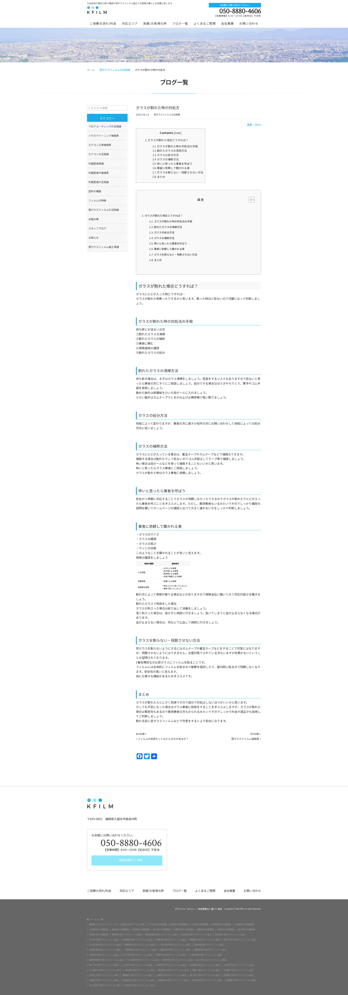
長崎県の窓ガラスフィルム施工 (127, 934)
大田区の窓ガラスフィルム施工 (104, 980)
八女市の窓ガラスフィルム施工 (138, 965)
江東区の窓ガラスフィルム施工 (171, 975)
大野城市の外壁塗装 (244, 924)
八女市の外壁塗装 (199, 924)
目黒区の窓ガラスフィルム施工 (239, 975)
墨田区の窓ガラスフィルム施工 (138, 975)
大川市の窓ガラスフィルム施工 (138, 955)
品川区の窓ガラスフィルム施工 (205, 975)
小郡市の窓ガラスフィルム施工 (104, 955)
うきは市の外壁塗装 (157, 924)
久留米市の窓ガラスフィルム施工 (206, 955)
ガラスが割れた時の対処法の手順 (175, 146)
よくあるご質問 (205, 23)
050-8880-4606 (240, 11)
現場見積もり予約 (130, 860)
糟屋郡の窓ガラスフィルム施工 (205, 939)
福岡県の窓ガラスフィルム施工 (205, 965)
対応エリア (130, 23)
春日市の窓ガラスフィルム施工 (176, 950)
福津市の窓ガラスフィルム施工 (209, 945)
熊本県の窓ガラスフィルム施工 (230, 934)
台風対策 (93, 219)
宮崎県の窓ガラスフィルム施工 (196, 934)
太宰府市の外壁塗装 (221, 924)
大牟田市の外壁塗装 (98, 929)
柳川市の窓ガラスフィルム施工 (104, 965)
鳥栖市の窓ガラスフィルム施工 (171, 939)
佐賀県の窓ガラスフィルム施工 (138, 939)
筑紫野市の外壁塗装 (183, 929)
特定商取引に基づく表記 (210, 909)
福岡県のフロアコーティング (103, 924)
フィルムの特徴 (97, 200)
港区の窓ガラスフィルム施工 (206, 970)
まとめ (158, 177)
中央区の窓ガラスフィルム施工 (239, 965)
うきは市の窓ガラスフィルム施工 (174, 945)
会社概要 (227, 23)
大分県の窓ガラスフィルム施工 (104, 939)
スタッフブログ (97, 228)
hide (177, 133)
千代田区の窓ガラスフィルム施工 (105, 970)
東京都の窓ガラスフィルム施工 (140, 970)
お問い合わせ (248, 23)
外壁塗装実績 (96, 163)
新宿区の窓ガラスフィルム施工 (173, 970)
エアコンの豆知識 (98, 154)
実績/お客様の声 (155, 23)
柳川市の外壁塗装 (161, 929)
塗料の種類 (94, 191)
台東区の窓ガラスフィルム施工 (239, 970)
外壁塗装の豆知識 (98, 182)
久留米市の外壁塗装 (98, 934)
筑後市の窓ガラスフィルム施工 (171, 955)
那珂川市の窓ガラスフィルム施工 (240, 939)
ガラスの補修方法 (165, 159)
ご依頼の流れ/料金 (103, 23)
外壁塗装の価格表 (98, 173)
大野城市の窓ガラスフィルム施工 (141, 950)
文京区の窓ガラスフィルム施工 (104, 975)
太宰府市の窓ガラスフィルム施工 (105, 950)
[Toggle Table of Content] (249, 200)
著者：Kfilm (254, 125)
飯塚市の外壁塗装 (179, 924)
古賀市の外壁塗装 (226, 929)
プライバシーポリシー (185, 909)
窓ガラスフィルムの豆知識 (167, 114)
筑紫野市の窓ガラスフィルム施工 (210, 950)
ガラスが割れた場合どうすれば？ (166, 140)
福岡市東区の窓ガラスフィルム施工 (106, 960)
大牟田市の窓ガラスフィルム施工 (143, 960)
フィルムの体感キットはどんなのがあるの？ (163, 739)
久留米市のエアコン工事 (132, 924)
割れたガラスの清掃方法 (169, 150)
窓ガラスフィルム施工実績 (103, 247)
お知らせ (93, 237)
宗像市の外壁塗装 (205, 929)
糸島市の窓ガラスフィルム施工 (140, 985)
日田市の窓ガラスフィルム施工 (171, 965)
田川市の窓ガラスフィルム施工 (211, 960)
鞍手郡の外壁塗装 (246, 929)
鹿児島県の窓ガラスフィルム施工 (161, 934)
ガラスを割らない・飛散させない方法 (177, 172)
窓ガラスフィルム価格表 (245, 739)
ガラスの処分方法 (165, 155)
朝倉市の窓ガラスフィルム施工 (140, 945)
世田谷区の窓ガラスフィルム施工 (139, 980)
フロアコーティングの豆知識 (104, 126)
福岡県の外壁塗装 (120, 929)
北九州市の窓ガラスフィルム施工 (105, 985)
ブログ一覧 (180, 23)
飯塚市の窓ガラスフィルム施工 (178, 960)
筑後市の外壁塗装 (141, 929)
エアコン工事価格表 (99, 145)
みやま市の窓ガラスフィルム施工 (105, 945)
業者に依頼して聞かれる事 (171, 168)
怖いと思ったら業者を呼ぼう (172, 163)
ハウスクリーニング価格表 (103, 135)
